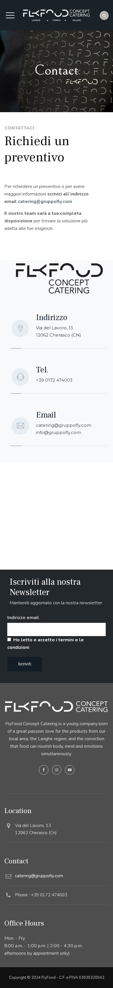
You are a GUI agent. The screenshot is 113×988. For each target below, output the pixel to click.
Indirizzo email (23, 617)
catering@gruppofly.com (45, 201)
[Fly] (56, 15)
